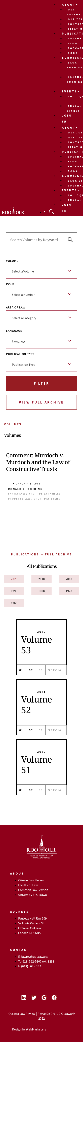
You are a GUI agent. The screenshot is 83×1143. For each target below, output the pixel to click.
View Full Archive (41, 402)
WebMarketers (36, 1029)
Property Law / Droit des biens (34, 498)
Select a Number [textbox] (23, 295)
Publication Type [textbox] (23, 365)
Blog (73, 43)
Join (67, 115)
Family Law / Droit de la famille (34, 493)
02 (31, 670)
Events (69, 91)
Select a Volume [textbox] (23, 271)
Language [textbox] (18, 341)
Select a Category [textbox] (24, 318)
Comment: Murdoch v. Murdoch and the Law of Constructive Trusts (38, 461)
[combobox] (41, 271)
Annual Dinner (74, 108)
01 (21, 670)
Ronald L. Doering (25, 489)
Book (73, 52)
